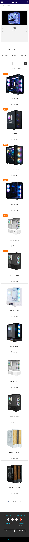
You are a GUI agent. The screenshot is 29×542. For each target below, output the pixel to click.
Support (7, 525)
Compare (15, 104)
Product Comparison (13, 540)
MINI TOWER (24, 55)
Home (2, 5)
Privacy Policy (21, 523)
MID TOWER (14, 55)
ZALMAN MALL (21, 530)
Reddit (21, 519)
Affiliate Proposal (9, 530)
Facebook (8, 519)
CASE (16, 5)
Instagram (16, 519)
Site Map (21, 525)
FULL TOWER (5, 55)
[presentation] (2, 30)
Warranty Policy (8, 523)
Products (9, 5)
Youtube (12, 519)
